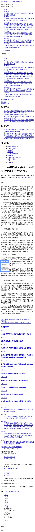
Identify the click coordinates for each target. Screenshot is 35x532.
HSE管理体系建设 (18, 26)
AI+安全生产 (8, 18)
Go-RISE (24, 40)
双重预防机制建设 (9, 24)
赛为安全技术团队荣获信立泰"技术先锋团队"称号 (19, 111)
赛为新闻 (7, 40)
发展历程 (12, 45)
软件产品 (7, 11)
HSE (8, 161)
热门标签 (7, 470)
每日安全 (28, 42)
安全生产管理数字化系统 (11, 13)
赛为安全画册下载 (9, 457)
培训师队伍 (18, 36)
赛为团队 (30, 45)
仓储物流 (20, 18)
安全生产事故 (11, 159)
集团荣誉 (24, 45)
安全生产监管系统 (9, 15)
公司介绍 (7, 45)
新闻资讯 (7, 38)
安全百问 (18, 40)
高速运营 (10, 20)
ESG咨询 (26, 29)
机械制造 (15, 18)
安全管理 (12, 40)
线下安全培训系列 (9, 36)
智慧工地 (17, 42)
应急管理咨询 (19, 29)
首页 (5, 9)
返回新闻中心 (5, 103)
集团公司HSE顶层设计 (25, 27)
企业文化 (18, 45)
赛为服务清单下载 (9, 458)
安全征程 (10, 155)
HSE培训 (11, 42)
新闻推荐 (5, 327)
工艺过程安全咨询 (20, 24)
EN (2, 50)
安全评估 (10, 152)
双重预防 (29, 40)
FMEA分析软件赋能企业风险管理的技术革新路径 (15, 319)
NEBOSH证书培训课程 (11, 33)
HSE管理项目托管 (9, 29)
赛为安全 (7, 475)
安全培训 (7, 31)
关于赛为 (7, 43)
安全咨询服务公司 (12, 146)
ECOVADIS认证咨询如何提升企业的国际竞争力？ (16, 323)
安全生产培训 (11, 148)
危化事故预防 (23, 20)
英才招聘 (17, 47)
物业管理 (15, 20)
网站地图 (7, 472)
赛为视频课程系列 (23, 33)
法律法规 (22, 42)
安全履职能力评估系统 (26, 13)
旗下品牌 (7, 473)
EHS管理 (10, 150)
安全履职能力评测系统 (14, 157)
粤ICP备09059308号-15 (11, 468)
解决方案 (7, 17)
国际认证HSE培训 (17, 34)
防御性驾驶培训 (28, 34)
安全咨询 (7, 22)
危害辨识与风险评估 (12, 27)
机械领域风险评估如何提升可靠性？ (15, 112)
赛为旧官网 (6, 50)
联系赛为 (11, 47)
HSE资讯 (10, 162)
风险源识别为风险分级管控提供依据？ (15, 114)
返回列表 (3, 101)
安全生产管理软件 (12, 153)
